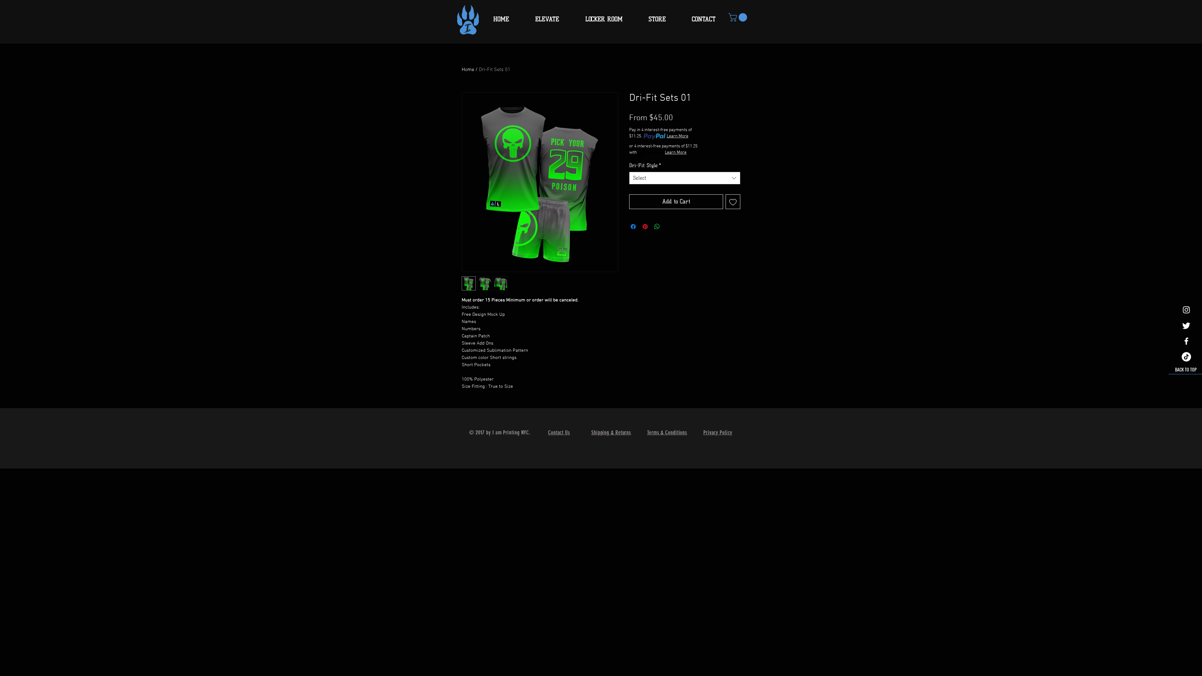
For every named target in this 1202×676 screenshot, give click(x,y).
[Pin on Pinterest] (645, 226)
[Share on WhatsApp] (657, 226)
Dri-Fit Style (645, 165)
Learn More (677, 136)
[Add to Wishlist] (733, 201)
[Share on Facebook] (633, 226)
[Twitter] (1186, 325)
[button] (738, 17)
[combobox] (684, 178)
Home (468, 70)
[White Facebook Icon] (1186, 341)
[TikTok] (1186, 356)
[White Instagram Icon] (1186, 310)
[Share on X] (669, 226)
